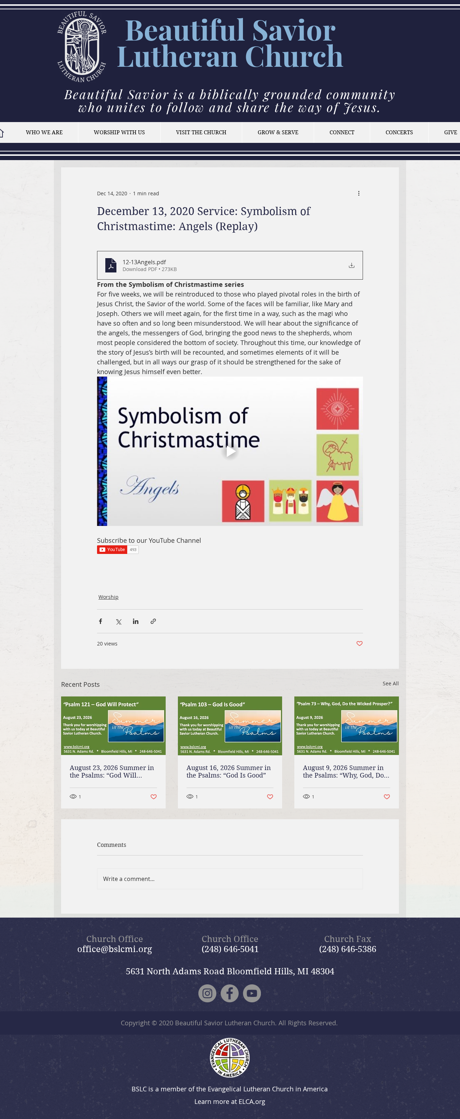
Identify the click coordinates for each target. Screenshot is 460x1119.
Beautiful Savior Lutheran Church (225, 1022)
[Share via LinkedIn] (135, 621)
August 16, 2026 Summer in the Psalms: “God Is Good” (229, 771)
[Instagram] (207, 993)
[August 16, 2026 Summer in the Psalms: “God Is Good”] (230, 725)
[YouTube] (252, 993)
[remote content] (230, 550)
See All (391, 683)
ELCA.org (252, 1101)
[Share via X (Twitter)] (118, 621)
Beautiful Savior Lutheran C (226, 42)
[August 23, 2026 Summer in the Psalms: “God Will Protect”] (113, 725)
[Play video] (230, 451)
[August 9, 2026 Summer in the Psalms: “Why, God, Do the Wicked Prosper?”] (346, 725)
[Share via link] (153, 621)
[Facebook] (230, 993)
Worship (108, 596)
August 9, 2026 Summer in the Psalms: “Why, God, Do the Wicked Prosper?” (343, 771)
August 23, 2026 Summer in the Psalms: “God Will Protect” (112, 771)
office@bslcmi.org (114, 949)
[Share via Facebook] (100, 621)
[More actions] (358, 193)
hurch (304, 55)
